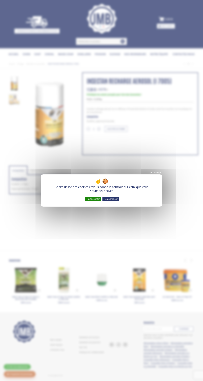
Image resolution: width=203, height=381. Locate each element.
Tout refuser (155, 172)
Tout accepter (93, 199)
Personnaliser (111, 199)
